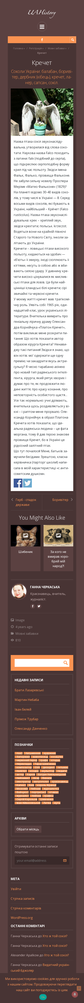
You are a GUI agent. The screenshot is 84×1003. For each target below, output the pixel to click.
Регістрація (35, 48)
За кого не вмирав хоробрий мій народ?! (58, 559)
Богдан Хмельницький (52, 774)
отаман (54, 792)
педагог (62, 771)
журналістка (51, 788)
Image (20, 620)
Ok (43, 997)
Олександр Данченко (31, 728)
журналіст (23, 796)
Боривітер (60, 500)
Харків (31, 774)
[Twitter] (39, 606)
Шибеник (25, 552)
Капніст (21, 785)
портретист (39, 792)
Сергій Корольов (27, 799)
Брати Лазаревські (29, 690)
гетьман (63, 767)
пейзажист (23, 778)
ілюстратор (24, 781)
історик (55, 760)
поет (20, 753)
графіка (49, 796)
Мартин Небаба (27, 700)
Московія (22, 788)
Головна (18, 48)
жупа (57, 803)
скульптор (48, 771)
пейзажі (36, 788)
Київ (31, 785)
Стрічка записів (23, 898)
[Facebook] (42, 39)
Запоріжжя (23, 757)
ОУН (37, 767)
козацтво (57, 757)
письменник (33, 753)
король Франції (46, 785)
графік (44, 760)
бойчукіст (23, 792)
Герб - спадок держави (26, 502)
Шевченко (47, 799)
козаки (34, 771)
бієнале (47, 778)
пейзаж (36, 796)
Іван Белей (23, 709)
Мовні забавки (56, 48)
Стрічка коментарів (26, 908)
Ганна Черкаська (45, 587)
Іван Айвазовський (28, 803)
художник (50, 753)
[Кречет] (42, 112)
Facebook (18, 483)
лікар (36, 778)
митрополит (41, 781)
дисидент (49, 767)
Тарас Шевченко (45, 764)
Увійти (16, 889)
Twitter (27, 483)
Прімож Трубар (26, 719)
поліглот (22, 771)
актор (20, 774)
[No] (79, 988)
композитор (24, 767)
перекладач (24, 764)
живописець (40, 757)
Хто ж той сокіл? (55, 936)
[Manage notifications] (75, 994)
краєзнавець (60, 781)
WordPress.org (22, 918)
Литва (47, 803)
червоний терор (27, 760)
